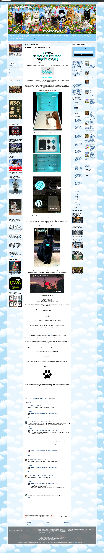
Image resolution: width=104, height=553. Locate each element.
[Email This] (49, 398)
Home (10, 41)
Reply (29, 417)
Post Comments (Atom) (34, 524)
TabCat (44, 400)
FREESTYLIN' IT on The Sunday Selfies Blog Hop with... (79, 155)
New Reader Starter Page (18, 41)
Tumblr (10, 71)
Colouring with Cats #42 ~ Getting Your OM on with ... (79, 136)
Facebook (11, 66)
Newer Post (28, 522)
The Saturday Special (51, 400)
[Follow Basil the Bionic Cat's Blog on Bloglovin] (90, 172)
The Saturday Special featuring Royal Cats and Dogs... (79, 180)
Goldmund (75, 542)
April (76, 199)
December (77, 116)
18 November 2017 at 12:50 (46, 421)
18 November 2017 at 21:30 (37, 440)
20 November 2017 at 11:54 (53, 413)
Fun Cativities (75, 41)
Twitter (10, 72)
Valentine (29, 440)
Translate (18, 80)
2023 (75, 105)
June (76, 196)
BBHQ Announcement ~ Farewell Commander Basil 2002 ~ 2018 (92, 148)
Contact (33, 41)
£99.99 (37, 337)
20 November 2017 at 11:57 (53, 450)
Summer (29, 405)
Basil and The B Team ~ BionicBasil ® (38, 413)
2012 (75, 207)
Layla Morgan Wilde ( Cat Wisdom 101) (35, 475)
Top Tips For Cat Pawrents (65, 41)
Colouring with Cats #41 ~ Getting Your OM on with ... (79, 151)
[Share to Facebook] (53, 398)
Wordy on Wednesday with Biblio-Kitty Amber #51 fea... (78, 168)
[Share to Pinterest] (54, 398)
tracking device (58, 400)
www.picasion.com (47, 390)
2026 (75, 100)
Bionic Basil (30, 400)
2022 (75, 107)
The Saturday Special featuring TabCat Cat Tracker (79, 144)
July (75, 194)
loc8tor (41, 400)
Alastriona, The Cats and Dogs (34, 421)
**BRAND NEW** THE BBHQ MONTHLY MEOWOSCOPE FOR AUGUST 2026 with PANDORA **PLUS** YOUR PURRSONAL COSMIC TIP (90, 84)
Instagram (11, 68)
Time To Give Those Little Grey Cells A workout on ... (78, 187)
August (76, 193)
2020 (75, 110)
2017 (75, 115)
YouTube (10, 73)
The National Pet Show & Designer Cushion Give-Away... (78, 159)
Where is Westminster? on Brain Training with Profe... (78, 163)
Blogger (84, 542)
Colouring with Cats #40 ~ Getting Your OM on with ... (79, 172)
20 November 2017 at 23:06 (49, 475)
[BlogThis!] (50, 398)
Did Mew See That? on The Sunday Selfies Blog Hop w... (78, 176)
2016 (75, 206)
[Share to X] (52, 398)
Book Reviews (45, 41)
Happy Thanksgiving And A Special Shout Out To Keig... (78, 132)
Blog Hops (87, 41)
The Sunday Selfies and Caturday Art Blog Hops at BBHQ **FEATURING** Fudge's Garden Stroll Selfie (90, 156)
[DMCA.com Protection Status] (15, 60)
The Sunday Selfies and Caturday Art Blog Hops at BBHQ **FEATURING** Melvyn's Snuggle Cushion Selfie (77, 86)
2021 (75, 108)
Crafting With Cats (54, 41)
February (76, 202)
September (77, 191)
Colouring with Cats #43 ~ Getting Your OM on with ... (79, 120)
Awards (92, 41)
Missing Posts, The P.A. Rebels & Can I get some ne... (79, 148)
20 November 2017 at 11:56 (53, 430)
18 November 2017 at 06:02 (36, 405)
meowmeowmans (31, 459)
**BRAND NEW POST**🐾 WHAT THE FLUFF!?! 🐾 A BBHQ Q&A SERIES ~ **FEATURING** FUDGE (90, 93)
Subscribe (83, 54)
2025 (75, 102)
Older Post (67, 522)
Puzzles (38, 41)
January (76, 204)
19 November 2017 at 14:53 (40, 459)
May (76, 197)
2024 (75, 104)
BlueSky (10, 65)
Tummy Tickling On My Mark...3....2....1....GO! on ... (78, 140)
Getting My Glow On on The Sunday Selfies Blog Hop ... (79, 124)
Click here (11, 530)
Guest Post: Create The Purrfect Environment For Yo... (78, 128)
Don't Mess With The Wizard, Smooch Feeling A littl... (78, 183)
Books (81, 41)
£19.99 (43, 339)
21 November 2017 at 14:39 (53, 483)
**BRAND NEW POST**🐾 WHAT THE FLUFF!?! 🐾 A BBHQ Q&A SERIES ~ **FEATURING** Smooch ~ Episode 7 (90, 74)
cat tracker (38, 400)
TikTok (10, 69)
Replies (30, 411)
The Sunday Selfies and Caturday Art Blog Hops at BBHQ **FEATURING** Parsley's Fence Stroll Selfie (90, 65)
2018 (75, 113)
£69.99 (50, 335)
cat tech (34, 400)
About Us (28, 41)
